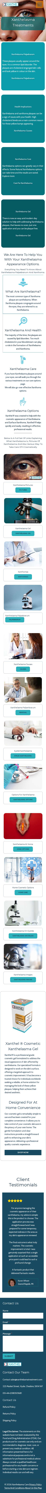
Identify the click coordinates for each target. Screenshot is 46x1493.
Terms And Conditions (14, 1488)
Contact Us (9, 1400)
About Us (29, 1488)
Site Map (38, 1488)
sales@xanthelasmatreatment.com (26, 1379)
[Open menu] (39, 4)
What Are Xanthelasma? (23, 291)
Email (6, 1322)
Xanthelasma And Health (23, 330)
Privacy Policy (35, 1484)
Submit (8, 1356)
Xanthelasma (16, 411)
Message (7, 1333)
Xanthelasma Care (23, 369)
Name (5, 1310)
